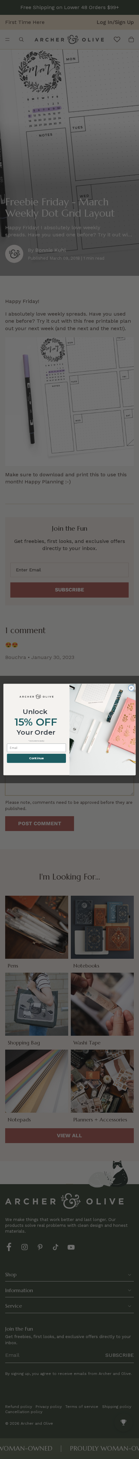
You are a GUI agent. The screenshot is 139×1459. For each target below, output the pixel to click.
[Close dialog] (131, 688)
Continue (36, 758)
